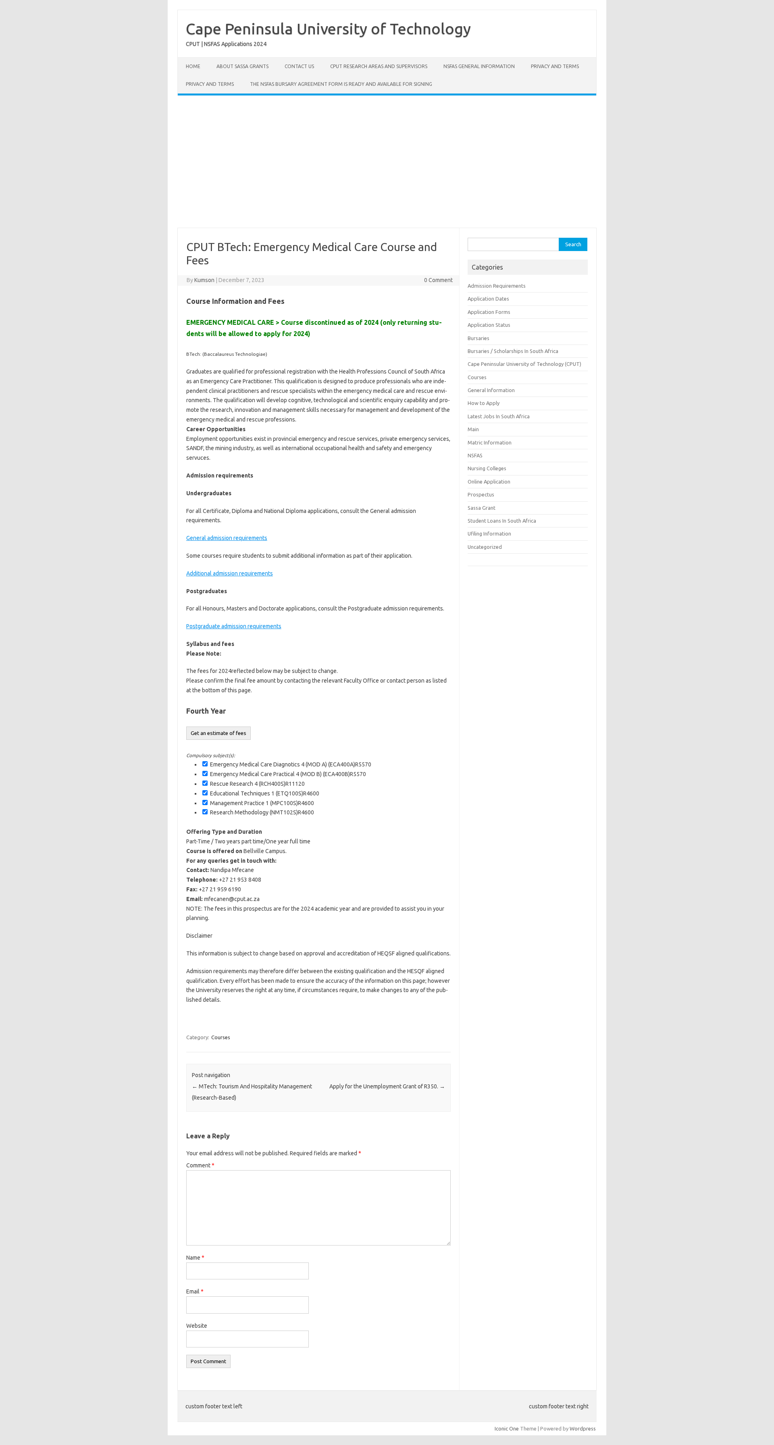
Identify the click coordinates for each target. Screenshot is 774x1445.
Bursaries (478, 338)
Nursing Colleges (487, 468)
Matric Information (490, 442)
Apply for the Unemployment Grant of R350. (387, 1086)
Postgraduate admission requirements (233, 626)
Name (195, 1257)
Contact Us (299, 66)
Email (195, 1291)
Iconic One (507, 1428)
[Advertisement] (387, 161)
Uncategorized (485, 547)
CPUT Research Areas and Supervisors (378, 66)
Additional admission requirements (229, 573)
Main (473, 429)
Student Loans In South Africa (502, 520)
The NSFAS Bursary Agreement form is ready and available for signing (341, 84)
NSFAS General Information (479, 66)
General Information (491, 390)
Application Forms (489, 312)
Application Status (489, 325)
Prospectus (481, 494)
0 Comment (438, 280)
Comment (200, 1165)
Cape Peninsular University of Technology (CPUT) (524, 364)
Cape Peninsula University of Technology (328, 28)
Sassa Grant (481, 508)
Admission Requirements (497, 286)
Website (196, 1326)
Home (193, 66)
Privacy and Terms (555, 66)
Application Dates (488, 298)
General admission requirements (226, 538)
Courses (220, 1037)
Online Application (489, 481)
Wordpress (583, 1428)
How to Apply (483, 403)
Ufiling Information (489, 533)
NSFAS (475, 455)
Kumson (204, 280)
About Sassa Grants (242, 66)
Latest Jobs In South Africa (499, 416)
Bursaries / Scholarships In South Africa (513, 351)
